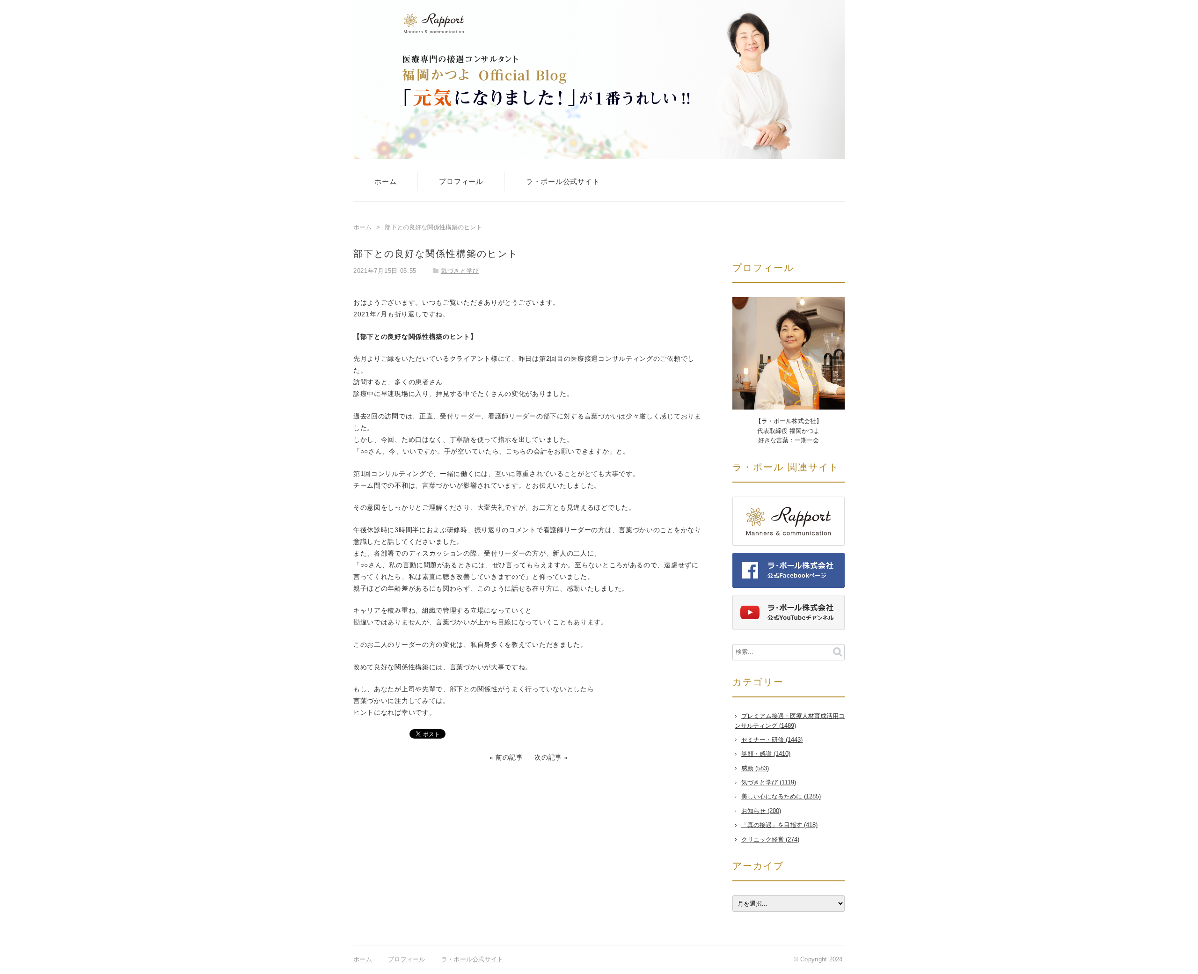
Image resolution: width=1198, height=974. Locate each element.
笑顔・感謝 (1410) (765, 754)
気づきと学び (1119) (768, 782)
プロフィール (461, 181)
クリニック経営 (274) (770, 839)
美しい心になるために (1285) (781, 796)
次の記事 (548, 757)
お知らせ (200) (761, 811)
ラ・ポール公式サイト (563, 181)
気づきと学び (460, 271)
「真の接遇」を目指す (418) (779, 825)
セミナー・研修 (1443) (772, 740)
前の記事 (509, 757)
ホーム (385, 181)
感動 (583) (755, 768)
